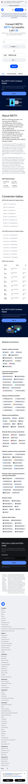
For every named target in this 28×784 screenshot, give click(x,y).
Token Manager (5, 687)
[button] (25, 9)
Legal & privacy (5, 622)
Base (2, 706)
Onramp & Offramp (6, 715)
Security (3, 618)
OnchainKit (4, 723)
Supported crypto (5, 649)
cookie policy (9, 773)
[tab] (3, 73)
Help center (4, 635)
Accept (20, 780)
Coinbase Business (6, 683)
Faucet (3, 735)
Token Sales (4, 672)
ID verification (5, 641)
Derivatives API (5, 744)
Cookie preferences (6, 626)
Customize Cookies (17, 776)
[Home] (2, 9)
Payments (4, 685)
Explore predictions (6, 677)
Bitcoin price (4, 748)
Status (3, 651)
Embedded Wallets (6, 711)
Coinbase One (4, 662)
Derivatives (4, 670)
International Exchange (7, 698)
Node (2, 729)
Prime (2, 692)
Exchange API (4, 737)
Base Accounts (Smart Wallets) (9, 713)
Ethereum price (5, 750)
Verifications (4, 727)
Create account (5, 639)
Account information (6, 643)
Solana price (4, 752)
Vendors (3, 620)
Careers (3, 612)
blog (2, 768)
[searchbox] (14, 60)
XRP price (3, 754)
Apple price (4, 761)
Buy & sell (4, 656)
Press (2, 616)
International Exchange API (8, 740)
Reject (8, 780)
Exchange (3, 696)
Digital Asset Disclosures (8, 630)
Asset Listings (5, 681)
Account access (5, 647)
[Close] (24, 773)
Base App (3, 658)
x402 (2, 717)
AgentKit (3, 731)
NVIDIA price (4, 759)
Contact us (4, 637)
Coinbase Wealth (5, 664)
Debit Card (4, 668)
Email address (5, 554)
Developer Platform (6, 704)
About (2, 610)
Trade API (3, 719)
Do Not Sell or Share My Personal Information (13, 628)
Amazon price (4, 765)
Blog (2, 614)
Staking (3, 694)
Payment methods (6, 645)
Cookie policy (4, 624)
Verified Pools (5, 700)
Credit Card (4, 666)
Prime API (3, 742)
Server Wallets (5, 708)
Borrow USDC (4, 660)
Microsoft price (5, 763)
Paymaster (4, 721)
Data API (3, 725)
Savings (3, 675)
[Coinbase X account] (7, 768)
